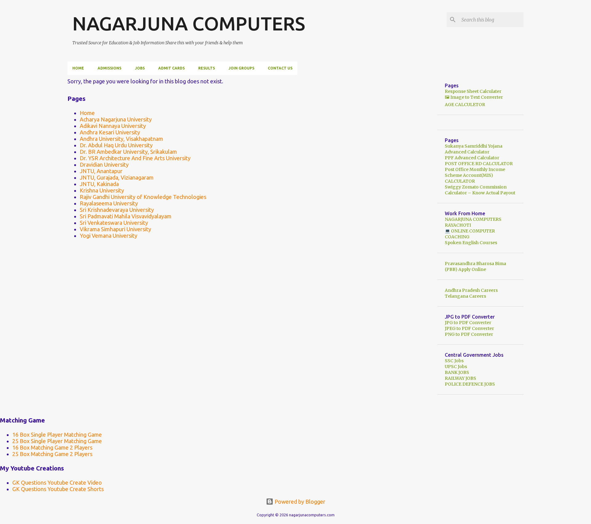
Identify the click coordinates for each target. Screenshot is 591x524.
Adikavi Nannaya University (113, 126)
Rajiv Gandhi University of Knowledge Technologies (143, 197)
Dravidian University (104, 164)
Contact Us (280, 68)
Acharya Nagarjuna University (116, 119)
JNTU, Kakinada (99, 184)
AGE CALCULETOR (465, 104)
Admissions (109, 68)
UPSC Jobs (456, 366)
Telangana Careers (465, 296)
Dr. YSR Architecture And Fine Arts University (135, 158)
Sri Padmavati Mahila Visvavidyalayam (125, 216)
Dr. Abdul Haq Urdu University (116, 145)
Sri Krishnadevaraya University (117, 210)
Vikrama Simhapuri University (115, 229)
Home (78, 68)
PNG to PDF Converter (469, 334)
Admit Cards (171, 68)
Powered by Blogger (299, 501)
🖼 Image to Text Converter (474, 97)
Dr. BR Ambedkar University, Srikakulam (128, 152)
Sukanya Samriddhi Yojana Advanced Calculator (473, 149)
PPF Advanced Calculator (472, 158)
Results (206, 68)
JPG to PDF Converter (468, 322)
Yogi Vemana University (108, 235)
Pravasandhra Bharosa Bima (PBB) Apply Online (475, 266)
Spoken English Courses (471, 242)
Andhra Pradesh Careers (471, 290)
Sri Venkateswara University (114, 223)
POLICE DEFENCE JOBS (470, 384)
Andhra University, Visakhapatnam (121, 139)
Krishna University (102, 190)
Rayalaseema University (109, 203)
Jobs (140, 68)
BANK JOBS (457, 372)
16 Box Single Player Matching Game (57, 434)
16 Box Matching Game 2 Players (52, 447)
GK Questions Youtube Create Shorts (58, 489)
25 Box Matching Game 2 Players (52, 454)
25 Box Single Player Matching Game (57, 441)
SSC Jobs (454, 360)
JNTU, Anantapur (101, 171)
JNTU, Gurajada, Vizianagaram (117, 177)
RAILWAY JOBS (460, 378)
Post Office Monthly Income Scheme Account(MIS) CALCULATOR (475, 175)
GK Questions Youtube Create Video (57, 482)
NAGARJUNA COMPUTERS (188, 23)
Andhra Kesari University (110, 132)
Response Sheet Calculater (473, 91)
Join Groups (241, 68)
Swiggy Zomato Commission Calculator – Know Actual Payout (480, 190)
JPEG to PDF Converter (469, 328)
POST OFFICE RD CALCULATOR (479, 163)
